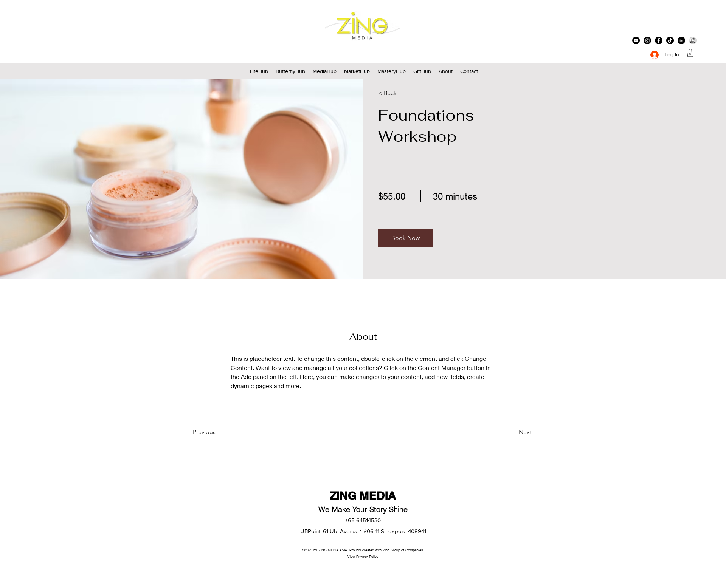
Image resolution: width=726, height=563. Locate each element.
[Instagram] (647, 40)
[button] (690, 53)
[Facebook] (658, 40)
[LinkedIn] (681, 40)
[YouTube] (636, 40)
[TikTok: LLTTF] (670, 40)
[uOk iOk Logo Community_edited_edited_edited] (693, 40)
